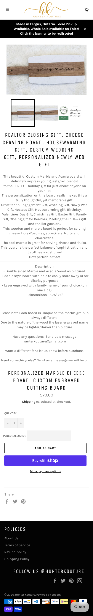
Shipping (28, 402)
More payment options (45, 471)
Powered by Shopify (48, 594)
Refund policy (15, 552)
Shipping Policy (16, 559)
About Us (11, 538)
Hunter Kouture (25, 594)
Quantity (10, 413)
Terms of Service (17, 545)
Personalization (14, 435)
